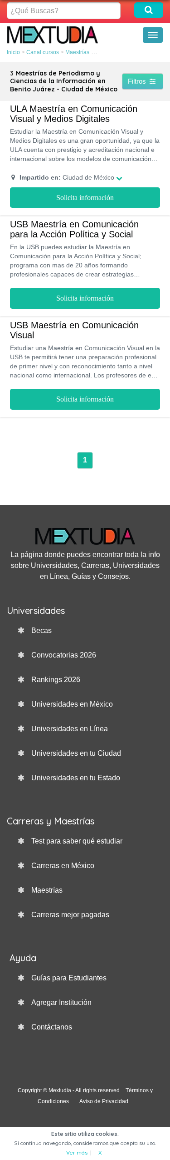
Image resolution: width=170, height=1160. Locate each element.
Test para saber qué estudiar (76, 841)
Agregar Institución (61, 1002)
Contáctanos (51, 1027)
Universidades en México (72, 704)
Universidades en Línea (69, 729)
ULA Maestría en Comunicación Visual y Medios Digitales (73, 114)
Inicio (13, 52)
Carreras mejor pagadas (70, 915)
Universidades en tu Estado (75, 778)
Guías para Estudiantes (69, 978)
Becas (41, 630)
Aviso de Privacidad (103, 1101)
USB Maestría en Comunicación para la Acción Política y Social (74, 229)
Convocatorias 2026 (63, 655)
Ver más (76, 1152)
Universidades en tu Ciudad (76, 753)
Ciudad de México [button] (66, 177)
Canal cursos (42, 52)
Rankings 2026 (55, 679)
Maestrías (77, 52)
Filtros (138, 81)
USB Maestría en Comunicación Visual (74, 330)
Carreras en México (62, 865)
